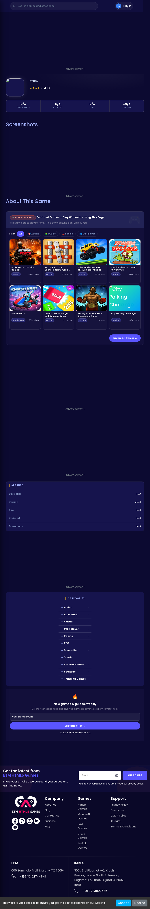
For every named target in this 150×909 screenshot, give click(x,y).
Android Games (82, 845)
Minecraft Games (84, 816)
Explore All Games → (125, 338)
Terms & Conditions (123, 826)
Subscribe (134, 775)
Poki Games (82, 826)
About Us (50, 805)
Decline (139, 903)
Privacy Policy (119, 805)
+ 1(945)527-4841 (32, 876)
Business (50, 821)
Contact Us (52, 815)
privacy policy (135, 783)
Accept (123, 903)
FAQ (47, 826)
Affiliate (116, 821)
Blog (47, 810)
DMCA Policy (118, 815)
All (20, 233)
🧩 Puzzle (50, 233)
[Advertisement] (75, 41)
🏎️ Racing (67, 233)
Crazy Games (82, 836)
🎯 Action (33, 233)
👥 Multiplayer (87, 233)
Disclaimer (117, 810)
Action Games (82, 807)
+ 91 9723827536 (94, 891)
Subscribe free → (75, 725)
